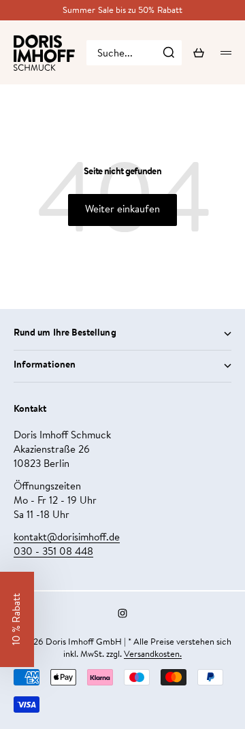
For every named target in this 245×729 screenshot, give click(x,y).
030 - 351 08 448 (53, 552)
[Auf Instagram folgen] (122, 613)
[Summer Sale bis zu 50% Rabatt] (122, 10)
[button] (17, 619)
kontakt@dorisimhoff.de (67, 538)
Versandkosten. (153, 654)
